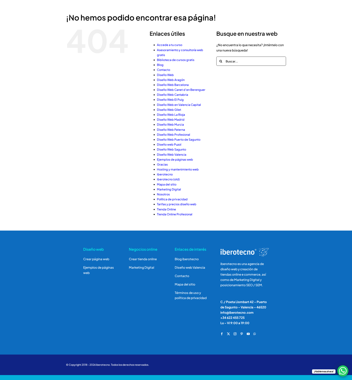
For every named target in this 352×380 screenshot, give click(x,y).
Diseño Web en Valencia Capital (179, 105)
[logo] (43, 6)
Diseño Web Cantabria (172, 95)
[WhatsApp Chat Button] (342, 370)
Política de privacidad (172, 199)
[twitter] (228, 333)
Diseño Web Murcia (170, 124)
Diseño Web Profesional (173, 134)
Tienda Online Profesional (174, 214)
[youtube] (248, 333)
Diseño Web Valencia (171, 154)
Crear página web (96, 259)
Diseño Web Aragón (171, 80)
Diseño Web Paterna (171, 129)
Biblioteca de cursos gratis (175, 60)
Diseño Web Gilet (169, 110)
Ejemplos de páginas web (175, 159)
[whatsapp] (254, 333)
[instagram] (235, 333)
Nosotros (163, 194)
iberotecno (165, 174)
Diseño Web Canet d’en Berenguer (181, 90)
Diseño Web (165, 75)
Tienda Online (166, 209)
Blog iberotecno (187, 259)
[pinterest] (241, 333)
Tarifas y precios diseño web (176, 204)
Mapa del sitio (166, 184)
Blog (160, 65)
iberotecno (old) (168, 179)
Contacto (163, 70)
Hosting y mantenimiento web (178, 169)
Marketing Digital (169, 189)
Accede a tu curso (169, 45)
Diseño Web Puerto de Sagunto (178, 139)
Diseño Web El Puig (170, 99)
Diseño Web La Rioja (171, 114)
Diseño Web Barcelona (173, 85)
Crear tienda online (143, 259)
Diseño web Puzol (169, 144)
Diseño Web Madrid (170, 119)
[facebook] (221, 333)
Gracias (162, 164)
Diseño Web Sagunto (171, 149)
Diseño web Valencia (190, 267)
